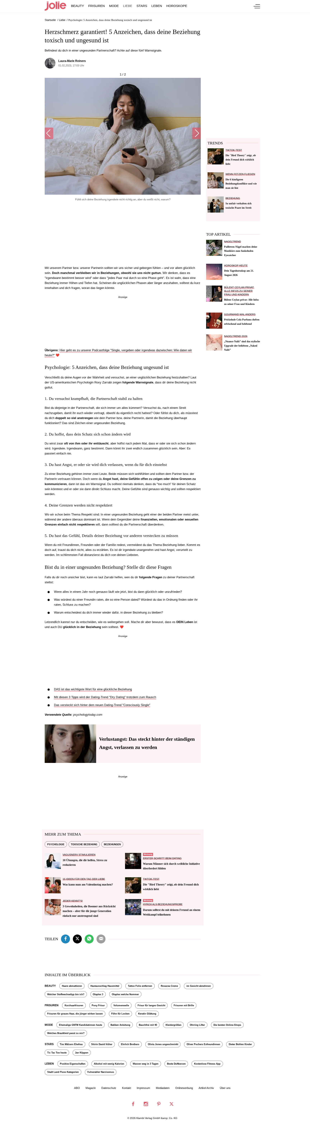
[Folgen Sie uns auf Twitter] (171, 1104)
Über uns (225, 1087)
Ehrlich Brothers (130, 1044)
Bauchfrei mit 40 (148, 1025)
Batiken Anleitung (120, 1025)
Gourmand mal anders (239, 314)
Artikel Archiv (206, 1087)
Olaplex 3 (98, 994)
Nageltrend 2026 (235, 336)
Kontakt (126, 1087)
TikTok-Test (151, 879)
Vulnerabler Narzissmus (100, 1072)
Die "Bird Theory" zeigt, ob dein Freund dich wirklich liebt (241, 159)
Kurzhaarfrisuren (74, 1005)
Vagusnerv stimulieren (79, 854)
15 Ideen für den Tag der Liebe (84, 879)
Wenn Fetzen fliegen (240, 174)
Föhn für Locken (120, 1013)
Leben (156, 6)
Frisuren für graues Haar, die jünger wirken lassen (75, 1013)
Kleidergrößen (173, 1025)
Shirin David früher (101, 1044)
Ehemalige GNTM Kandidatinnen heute (80, 1025)
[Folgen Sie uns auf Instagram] (145, 1104)
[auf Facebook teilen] (65, 938)
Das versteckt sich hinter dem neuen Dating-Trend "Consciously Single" (102, 705)
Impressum (143, 1087)
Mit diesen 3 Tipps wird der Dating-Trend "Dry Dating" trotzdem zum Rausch (105, 697)
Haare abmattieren (72, 986)
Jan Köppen (81, 1052)
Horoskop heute (236, 265)
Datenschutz (108, 1087)
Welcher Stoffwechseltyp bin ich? (65, 994)
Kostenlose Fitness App (207, 1063)
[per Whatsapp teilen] (89, 938)
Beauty (77, 6)
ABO (77, 1087)
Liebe (127, 6)
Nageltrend (232, 241)
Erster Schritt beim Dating (162, 858)
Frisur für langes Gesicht (151, 1005)
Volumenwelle (121, 1005)
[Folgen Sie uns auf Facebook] (133, 1104)
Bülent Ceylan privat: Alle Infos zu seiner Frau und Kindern (239, 291)
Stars (142, 6)
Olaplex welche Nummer (125, 994)
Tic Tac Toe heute (57, 1052)
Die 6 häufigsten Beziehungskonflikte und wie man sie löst (241, 183)
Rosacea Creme (169, 986)
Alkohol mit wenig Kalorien (109, 1063)
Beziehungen (112, 844)
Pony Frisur (98, 1005)
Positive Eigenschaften (72, 1063)
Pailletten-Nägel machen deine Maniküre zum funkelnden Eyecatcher (240, 251)
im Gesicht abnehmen (198, 986)
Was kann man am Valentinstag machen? (88, 884)
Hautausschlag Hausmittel (104, 986)
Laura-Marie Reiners (72, 60)
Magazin (91, 1087)
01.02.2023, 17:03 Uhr (71, 65)
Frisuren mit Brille (184, 1005)
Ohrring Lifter (197, 1025)
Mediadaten (163, 1087)
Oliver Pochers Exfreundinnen (203, 1044)
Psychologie (55, 844)
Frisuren (96, 6)
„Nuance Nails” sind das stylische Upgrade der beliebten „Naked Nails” (242, 345)
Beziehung (233, 198)
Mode (114, 6)
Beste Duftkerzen (176, 1063)
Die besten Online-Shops (227, 1025)
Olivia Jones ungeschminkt (163, 1044)
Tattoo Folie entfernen (140, 986)
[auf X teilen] (77, 938)
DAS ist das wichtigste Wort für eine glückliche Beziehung (93, 689)
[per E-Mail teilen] (101, 938)
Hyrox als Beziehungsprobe (162, 904)
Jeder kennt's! (73, 901)
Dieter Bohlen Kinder (240, 1044)
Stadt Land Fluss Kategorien (63, 1072)
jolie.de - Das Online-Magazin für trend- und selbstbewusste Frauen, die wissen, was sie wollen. (55, 6)
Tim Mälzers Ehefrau (71, 1044)
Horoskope (176, 6)
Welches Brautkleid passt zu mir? (65, 1033)
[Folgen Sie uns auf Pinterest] (158, 1104)
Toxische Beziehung (84, 844)
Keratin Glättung (147, 1013)
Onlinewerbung (184, 1087)
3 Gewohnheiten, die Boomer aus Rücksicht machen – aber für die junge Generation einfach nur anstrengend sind (89, 911)
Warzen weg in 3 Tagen (145, 1063)
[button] (48, 133)
